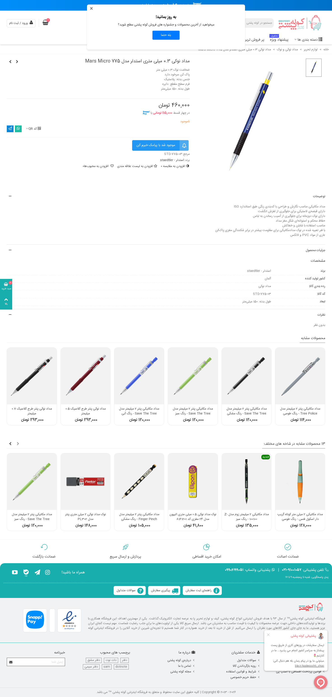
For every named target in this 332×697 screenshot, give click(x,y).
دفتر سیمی (91, 666)
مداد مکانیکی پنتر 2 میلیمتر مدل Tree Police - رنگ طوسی (300, 411)
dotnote (121, 666)
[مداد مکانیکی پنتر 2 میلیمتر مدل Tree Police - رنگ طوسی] (300, 376)
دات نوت (111, 660)
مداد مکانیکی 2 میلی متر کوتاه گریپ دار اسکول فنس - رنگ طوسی (300, 517)
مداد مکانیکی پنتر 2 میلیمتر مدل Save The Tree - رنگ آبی (139, 411)
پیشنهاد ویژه (279, 39)
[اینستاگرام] (47, 573)
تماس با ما (184, 666)
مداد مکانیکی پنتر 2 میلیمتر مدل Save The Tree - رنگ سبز (193, 411)
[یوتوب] (15, 573)
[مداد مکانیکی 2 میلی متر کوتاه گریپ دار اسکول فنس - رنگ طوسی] (300, 481)
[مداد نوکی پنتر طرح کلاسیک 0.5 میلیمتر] (85, 376)
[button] (166, 197)
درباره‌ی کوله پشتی (179, 660)
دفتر (124, 660)
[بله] (26, 573)
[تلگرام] (37, 573)
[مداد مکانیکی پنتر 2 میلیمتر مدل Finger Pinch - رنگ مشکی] (139, 481)
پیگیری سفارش (160, 590)
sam (106, 666)
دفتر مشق (93, 660)
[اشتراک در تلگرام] (10, 128)
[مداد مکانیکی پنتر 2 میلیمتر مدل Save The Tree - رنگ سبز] (193, 376)
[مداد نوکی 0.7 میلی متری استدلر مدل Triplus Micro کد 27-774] (17, 62)
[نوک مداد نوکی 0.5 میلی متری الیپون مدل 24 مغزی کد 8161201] (193, 481)
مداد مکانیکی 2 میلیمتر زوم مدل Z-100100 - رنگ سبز (246, 517)
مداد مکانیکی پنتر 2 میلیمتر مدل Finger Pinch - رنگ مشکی (139, 517)
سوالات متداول (126, 590)
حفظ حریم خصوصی (243, 677)
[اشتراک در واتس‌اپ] (18, 128)
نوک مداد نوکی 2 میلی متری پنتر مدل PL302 (85, 517)
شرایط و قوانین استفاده (241, 671)
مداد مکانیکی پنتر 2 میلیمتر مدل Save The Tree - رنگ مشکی (247, 411)
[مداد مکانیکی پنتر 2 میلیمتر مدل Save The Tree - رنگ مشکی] (246, 376)
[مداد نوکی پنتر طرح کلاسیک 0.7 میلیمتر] (32, 376)
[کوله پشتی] (300, 23)
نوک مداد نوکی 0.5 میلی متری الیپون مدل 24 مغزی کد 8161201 (192, 517)
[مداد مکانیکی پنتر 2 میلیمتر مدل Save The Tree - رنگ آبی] (139, 376)
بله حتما (166, 35)
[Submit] (11, 662)
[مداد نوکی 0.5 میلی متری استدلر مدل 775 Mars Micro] (10, 62)
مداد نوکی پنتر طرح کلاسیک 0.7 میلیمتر (32, 411)
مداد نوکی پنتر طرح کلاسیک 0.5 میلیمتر (85, 411)
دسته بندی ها (307, 40)
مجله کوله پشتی (180, 671)
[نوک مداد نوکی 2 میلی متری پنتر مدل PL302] (85, 481)
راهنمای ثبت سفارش (199, 590)
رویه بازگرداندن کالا (244, 666)
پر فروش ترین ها (251, 40)
